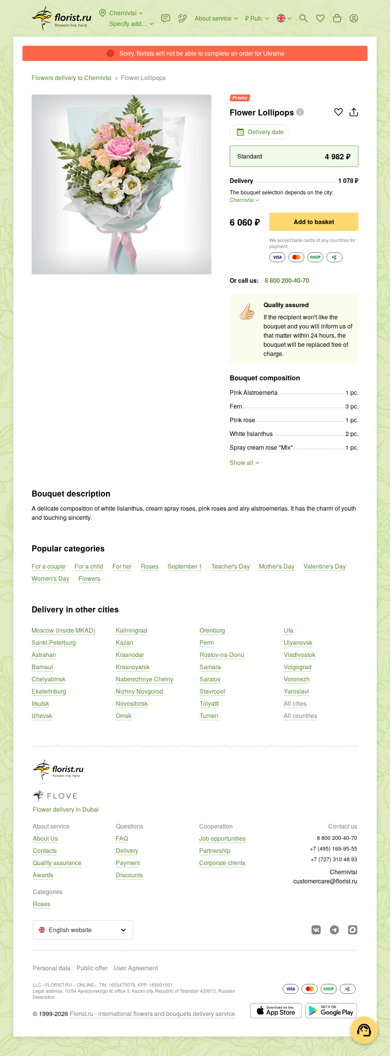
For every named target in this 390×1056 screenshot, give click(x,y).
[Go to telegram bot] (334, 929)
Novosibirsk (132, 703)
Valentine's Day (325, 566)
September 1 (185, 566)
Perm (207, 642)
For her (122, 566)
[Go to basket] (337, 18)
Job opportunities (222, 838)
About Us (45, 838)
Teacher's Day (230, 566)
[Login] (353, 18)
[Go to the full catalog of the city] (61, 18)
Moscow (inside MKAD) (63, 630)
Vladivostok (299, 654)
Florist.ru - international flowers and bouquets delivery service (152, 1013)
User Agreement (135, 967)
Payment (128, 862)
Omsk (123, 715)
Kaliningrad (131, 630)
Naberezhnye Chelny (144, 679)
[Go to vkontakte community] (316, 929)
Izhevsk (42, 715)
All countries (300, 715)
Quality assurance (57, 862)
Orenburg (212, 630)
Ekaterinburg (49, 691)
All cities (295, 703)
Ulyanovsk (298, 642)
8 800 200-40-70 (287, 280)
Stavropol (212, 691)
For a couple (49, 566)
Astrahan (44, 654)
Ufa (288, 630)
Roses (149, 566)
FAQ (122, 838)
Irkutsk (40, 703)
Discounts (129, 874)
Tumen (209, 715)
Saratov (210, 679)
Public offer (92, 967)
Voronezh (297, 679)
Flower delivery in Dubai (66, 809)
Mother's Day (276, 566)
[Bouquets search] (303, 18)
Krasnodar (130, 654)
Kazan (124, 642)
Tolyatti (209, 703)
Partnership (214, 850)
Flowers (89, 578)
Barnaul (42, 666)
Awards (43, 874)
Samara (210, 666)
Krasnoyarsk (133, 666)
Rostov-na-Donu (222, 654)
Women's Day (50, 578)
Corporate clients (222, 862)
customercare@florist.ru (325, 881)
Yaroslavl (296, 691)
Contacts (45, 850)
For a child (89, 566)
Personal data (51, 967)
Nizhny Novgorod (139, 691)
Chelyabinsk (49, 679)
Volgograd (298, 666)
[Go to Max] (352, 929)
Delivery (127, 850)
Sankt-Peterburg (54, 642)
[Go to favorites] (320, 18)
